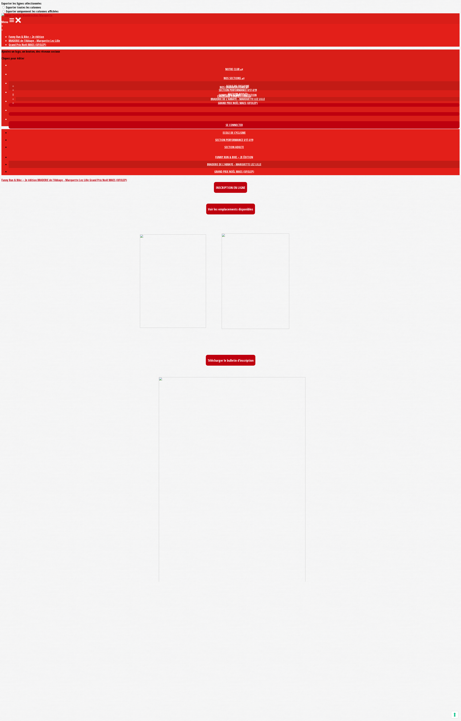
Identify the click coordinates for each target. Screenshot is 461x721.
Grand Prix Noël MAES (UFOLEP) (27, 45)
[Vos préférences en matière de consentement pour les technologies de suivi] (454, 714)
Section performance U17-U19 (238, 90)
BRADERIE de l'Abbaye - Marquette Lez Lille (34, 41)
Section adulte (234, 147)
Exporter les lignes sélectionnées (21, 3)
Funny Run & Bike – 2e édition (26, 37)
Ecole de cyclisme (234, 133)
